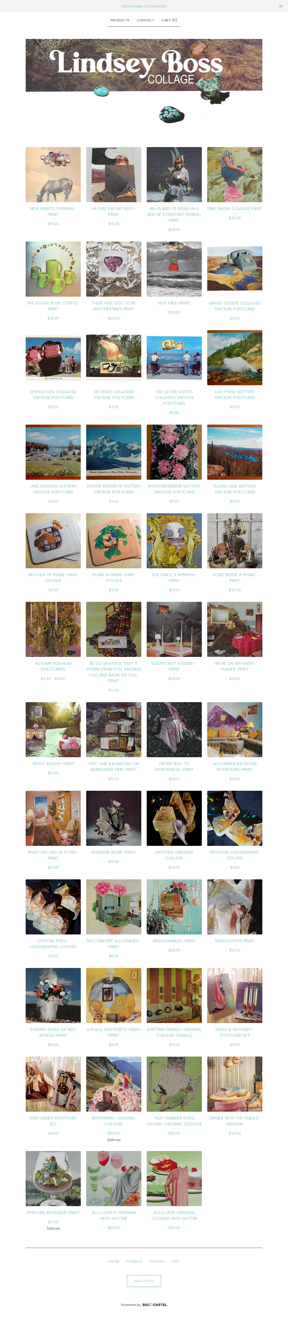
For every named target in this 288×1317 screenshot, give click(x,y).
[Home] (144, 82)
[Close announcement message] (280, 6)
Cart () (169, 20)
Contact (145, 20)
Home (113, 1261)
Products (120, 20)
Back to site (144, 1281)
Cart (175, 1261)
